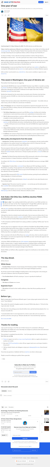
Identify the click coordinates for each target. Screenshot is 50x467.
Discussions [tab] (11, 407)
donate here (4, 74)
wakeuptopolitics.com (34, 347)
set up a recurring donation (25, 339)
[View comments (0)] (5, 15)
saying (27, 235)
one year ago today (5, 51)
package (32, 112)
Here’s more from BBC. (6, 318)
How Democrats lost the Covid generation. (10, 412)
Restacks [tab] (10, 391)
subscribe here (22, 72)
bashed (8, 151)
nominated (20, 166)
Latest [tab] (6, 407)
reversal (39, 151)
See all (3, 435)
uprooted (9, 91)
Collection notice (34, 457)
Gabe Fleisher (9, 422)
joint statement (25, 241)
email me (27, 352)
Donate (5, 339)
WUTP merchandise (13, 343)
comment (20, 217)
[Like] (2, 15)
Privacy (24, 457)
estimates (4, 88)
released (25, 179)
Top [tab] (2, 407)
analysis (36, 67)
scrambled (5, 186)
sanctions (5, 122)
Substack (19, 464)
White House (13, 161)
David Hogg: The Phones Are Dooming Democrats (14, 410)
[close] (37, 421)
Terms (28, 457)
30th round (19, 174)
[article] (25, 413)
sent (2, 107)
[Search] (47, 407)
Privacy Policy (34, 442)
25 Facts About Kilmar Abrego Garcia (11, 419)
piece (7, 208)
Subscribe (41, 2)
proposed (24, 141)
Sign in (46, 2)
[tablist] (6, 391)
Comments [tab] (4, 391)
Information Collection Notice (24, 442)
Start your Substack (21, 461)
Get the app (31, 461)
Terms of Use (31, 441)
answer (21, 69)
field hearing (4, 190)
